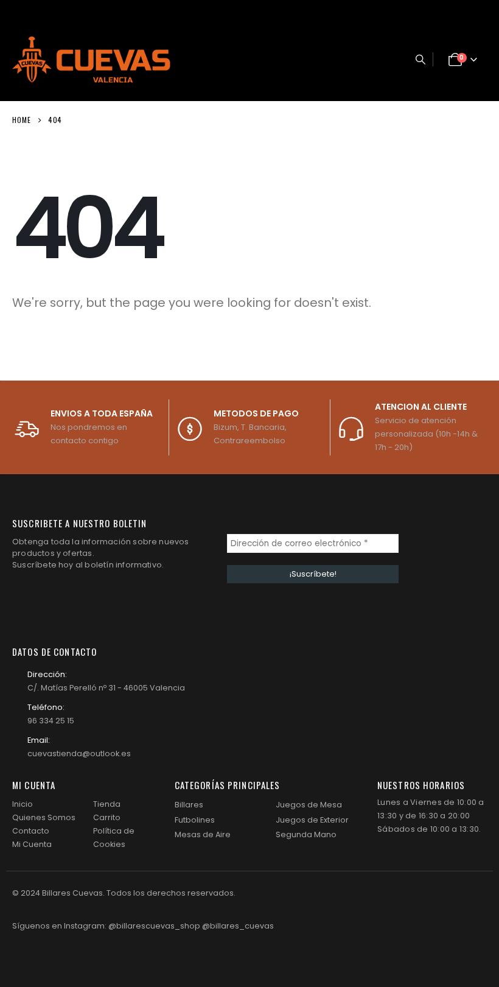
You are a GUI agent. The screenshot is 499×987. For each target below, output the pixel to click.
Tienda (106, 804)
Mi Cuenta (32, 844)
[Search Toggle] (420, 59)
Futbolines (195, 820)
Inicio (22, 804)
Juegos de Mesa (309, 804)
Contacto (30, 831)
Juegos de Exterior (312, 820)
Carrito (106, 817)
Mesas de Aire (203, 834)
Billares (189, 804)
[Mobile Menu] (388, 59)
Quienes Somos (43, 817)
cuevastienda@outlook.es (79, 753)
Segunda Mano (306, 834)
